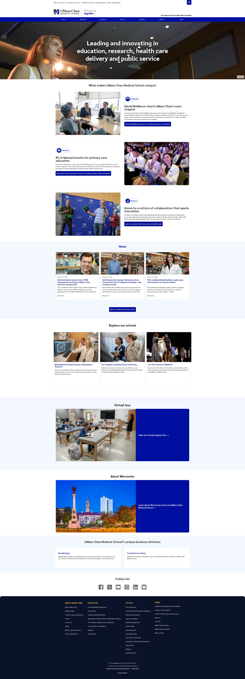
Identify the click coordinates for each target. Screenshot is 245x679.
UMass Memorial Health (162, 629)
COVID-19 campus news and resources (167, 614)
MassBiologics (117, 2)
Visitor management (71, 634)
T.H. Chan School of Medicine (160, 364)
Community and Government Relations (138, 611)
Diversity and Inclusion (133, 615)
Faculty (122, 19)
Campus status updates (162, 610)
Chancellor (62, 2)
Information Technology (133, 638)
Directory (158, 618)
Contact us (68, 622)
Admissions (83, 19)
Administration (69, 611)
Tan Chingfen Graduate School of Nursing (119, 364)
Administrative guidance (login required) (167, 606)
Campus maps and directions (74, 615)
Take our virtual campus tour (152, 435)
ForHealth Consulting (88, 2)
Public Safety (130, 645)
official (115, 663)
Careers (67, 619)
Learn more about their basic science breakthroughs (143, 224)
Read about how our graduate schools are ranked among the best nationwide (83, 173)
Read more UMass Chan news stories (122, 309)
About (63, 19)
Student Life (92, 634)
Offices (129, 603)
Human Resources (101, 2)
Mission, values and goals (73, 630)
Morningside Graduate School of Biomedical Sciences (73, 365)
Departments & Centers (73, 2)
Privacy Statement (122, 672)
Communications (131, 607)
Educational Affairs (131, 619)
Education (103, 19)
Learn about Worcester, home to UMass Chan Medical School (160, 506)
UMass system (159, 633)
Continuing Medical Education (97, 607)
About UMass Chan (73, 603)
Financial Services (131, 630)
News (122, 246)
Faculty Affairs (130, 626)
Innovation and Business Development (138, 641)
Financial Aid (92, 611)
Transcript (241, 77)
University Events (131, 653)
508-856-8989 (135, 668)
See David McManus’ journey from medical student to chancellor (147, 124)
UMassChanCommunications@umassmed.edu (117, 668)
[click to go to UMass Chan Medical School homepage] (107, 12)
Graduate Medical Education (97, 615)
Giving (182, 19)
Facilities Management (133, 622)
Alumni (56, 2)
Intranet (157, 621)
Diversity (162, 19)
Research (142, 19)
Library (109, 2)
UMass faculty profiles (162, 625)
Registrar (91, 630)
